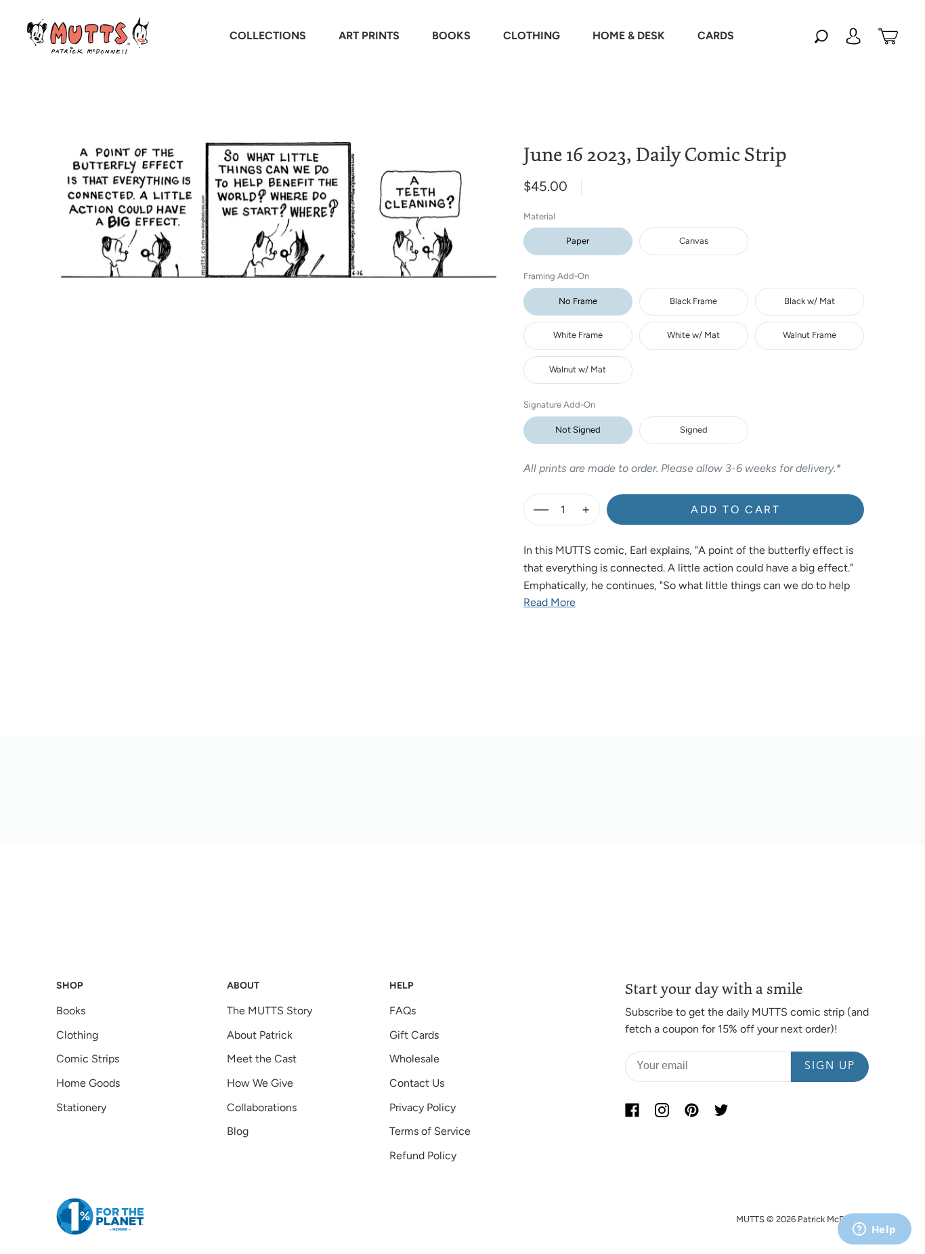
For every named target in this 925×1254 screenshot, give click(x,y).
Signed (694, 430)
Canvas (693, 241)
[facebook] (632, 1110)
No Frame (578, 301)
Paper (577, 241)
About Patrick (260, 1035)
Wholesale (414, 1058)
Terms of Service (430, 1131)
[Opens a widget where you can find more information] (874, 1230)
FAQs (402, 1010)
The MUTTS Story (269, 1010)
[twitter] (721, 1110)
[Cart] (888, 36)
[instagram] (661, 1110)
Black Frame (693, 301)
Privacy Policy (422, 1107)
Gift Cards (414, 1035)
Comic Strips (87, 1058)
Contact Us (416, 1083)
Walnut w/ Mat (577, 369)
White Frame (578, 335)
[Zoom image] (279, 199)
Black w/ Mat (809, 301)
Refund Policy (422, 1155)
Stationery (81, 1107)
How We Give (260, 1083)
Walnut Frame (809, 335)
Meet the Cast (262, 1058)
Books (70, 1010)
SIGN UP (829, 1066)
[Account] (853, 36)
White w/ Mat (693, 335)
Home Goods (88, 1083)
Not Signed (578, 430)
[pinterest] (691, 1110)
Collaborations (262, 1107)
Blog (238, 1131)
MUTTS (750, 1219)
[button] (268, 36)
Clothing (77, 1035)
